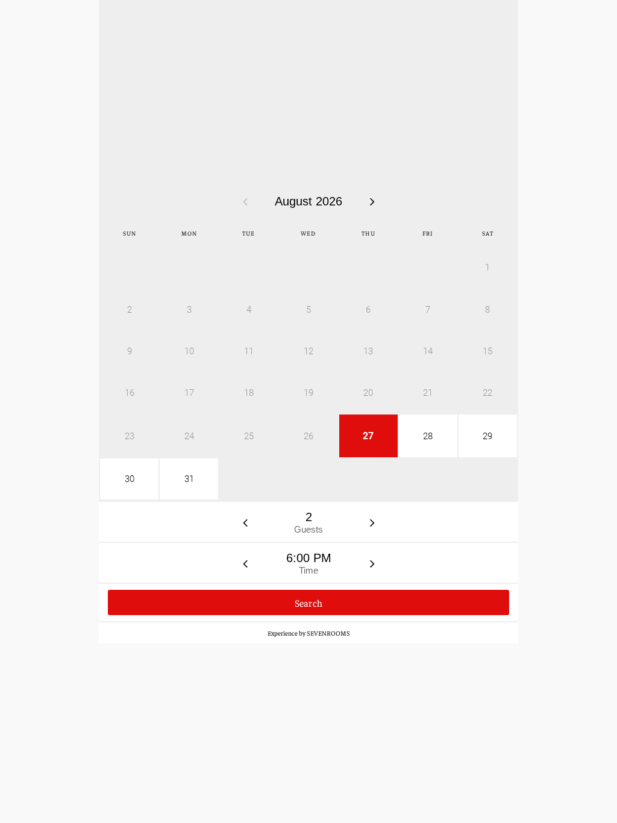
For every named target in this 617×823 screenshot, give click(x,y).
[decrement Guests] (245, 522)
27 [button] (368, 436)
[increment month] (372, 201)
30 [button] (129, 479)
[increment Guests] (372, 522)
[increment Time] (372, 563)
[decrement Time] (245, 563)
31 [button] (189, 479)
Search (309, 602)
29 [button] (487, 436)
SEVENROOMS (328, 633)
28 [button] (428, 436)
